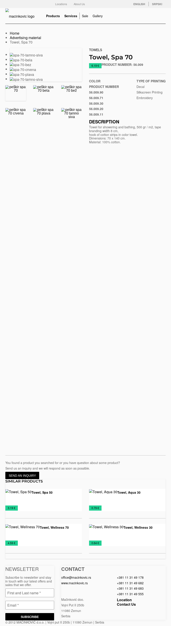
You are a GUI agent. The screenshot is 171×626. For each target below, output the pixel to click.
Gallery (98, 16)
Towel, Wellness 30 (138, 527)
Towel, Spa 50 (42, 492)
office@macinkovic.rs (76, 577)
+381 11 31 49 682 (130, 583)
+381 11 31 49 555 (130, 594)
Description (104, 121)
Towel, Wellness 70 (54, 527)
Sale (85, 16)
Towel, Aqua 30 (128, 492)
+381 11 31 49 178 (130, 577)
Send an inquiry (22, 475)
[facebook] (96, 4)
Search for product (161, 15)
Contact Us (126, 604)
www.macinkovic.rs (74, 583)
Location (124, 599)
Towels (95, 50)
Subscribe (30, 617)
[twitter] (104, 4)
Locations (61, 4)
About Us (79, 4)
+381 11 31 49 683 (130, 588)
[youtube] (122, 4)
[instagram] (113, 4)
